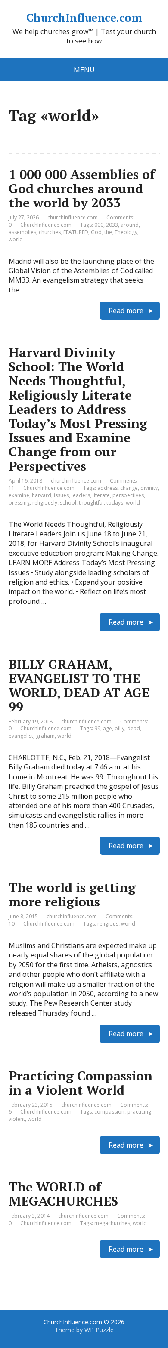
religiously (44, 502)
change (129, 488)
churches (50, 232)
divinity (149, 488)
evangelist (21, 735)
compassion (109, 1111)
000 (98, 224)
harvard (41, 495)
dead (133, 728)
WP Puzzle (99, 1330)
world (16, 239)
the (108, 232)
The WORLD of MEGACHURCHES (63, 1194)
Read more (126, 310)
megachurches (112, 1223)
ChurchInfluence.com (84, 17)
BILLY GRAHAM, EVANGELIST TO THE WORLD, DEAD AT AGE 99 (79, 685)
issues (61, 495)
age (107, 728)
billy (119, 728)
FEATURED (75, 232)
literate (101, 495)
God (96, 232)
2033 (112, 224)
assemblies (22, 232)
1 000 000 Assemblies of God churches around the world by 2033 (82, 188)
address (107, 488)
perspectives (128, 495)
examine (19, 495)
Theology (126, 232)
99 (97, 728)
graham (45, 735)
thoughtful (91, 502)
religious (107, 923)
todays (114, 502)
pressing (19, 502)
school (68, 502)
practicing (139, 1111)
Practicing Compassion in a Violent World (80, 1083)
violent (17, 1119)
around (130, 224)
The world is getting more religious (72, 894)
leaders (81, 495)
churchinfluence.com (72, 217)
